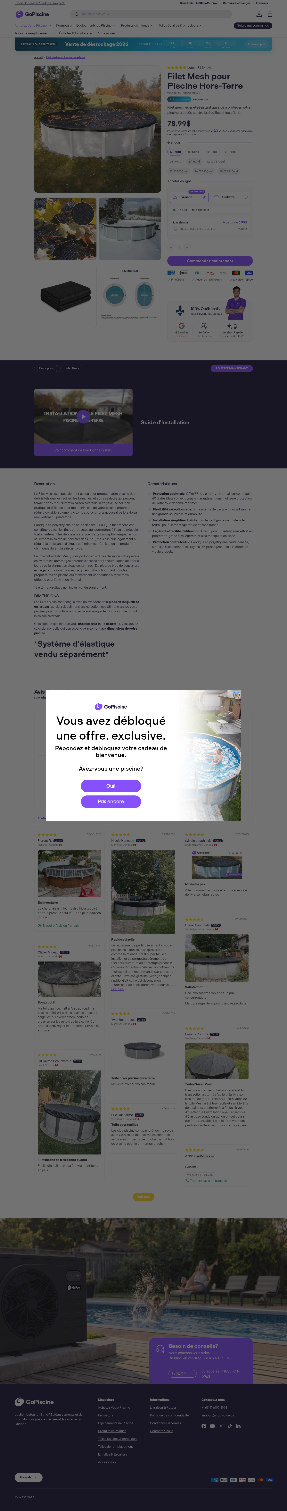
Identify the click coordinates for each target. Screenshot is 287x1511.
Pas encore (111, 801)
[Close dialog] (236, 695)
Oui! (111, 786)
